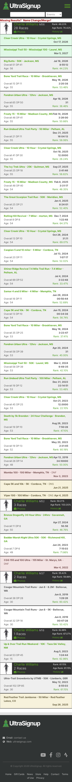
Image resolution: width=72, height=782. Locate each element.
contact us (20, 737)
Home (8, 774)
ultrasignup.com (22, 741)
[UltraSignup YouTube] (43, 754)
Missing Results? (11, 20)
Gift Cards (19, 774)
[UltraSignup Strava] (66, 754)
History (56, 31)
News (30, 774)
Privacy (40, 777)
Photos (20, 31)
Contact (55, 774)
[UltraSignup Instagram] (58, 754)
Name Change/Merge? (37, 20)
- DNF (30, 472)
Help (46, 774)
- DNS (29, 483)
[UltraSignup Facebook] (51, 754)
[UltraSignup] (21, 5)
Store (38, 774)
